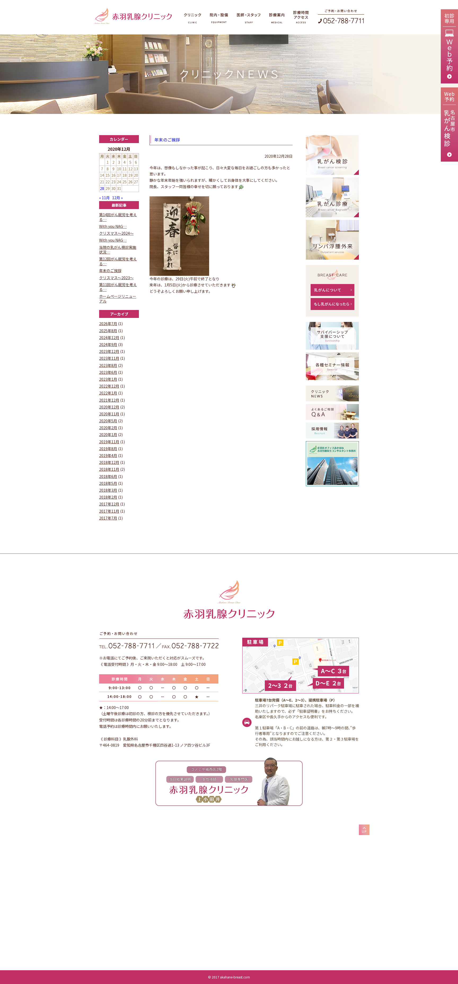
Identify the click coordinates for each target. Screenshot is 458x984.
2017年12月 (109, 504)
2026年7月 (108, 323)
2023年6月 (108, 372)
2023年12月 (109, 351)
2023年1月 (108, 379)
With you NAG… (113, 226)
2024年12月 (109, 337)
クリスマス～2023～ (116, 277)
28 (102, 188)
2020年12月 (109, 407)
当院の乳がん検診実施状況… (117, 250)
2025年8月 (108, 330)
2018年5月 (108, 483)
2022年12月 (109, 386)
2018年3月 (108, 490)
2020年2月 (108, 427)
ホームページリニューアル (117, 299)
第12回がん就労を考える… (118, 261)
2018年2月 (108, 497)
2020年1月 (108, 434)
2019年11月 (109, 441)
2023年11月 (109, 358)
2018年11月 (109, 469)
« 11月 (104, 197)
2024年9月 (108, 344)
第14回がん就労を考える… (118, 217)
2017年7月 (108, 518)
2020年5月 (108, 420)
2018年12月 (109, 462)
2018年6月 (108, 476)
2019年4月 (108, 455)
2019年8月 (108, 448)
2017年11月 (109, 511)
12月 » (117, 197)
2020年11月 (109, 413)
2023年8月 (108, 365)
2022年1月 (108, 393)
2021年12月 (109, 400)
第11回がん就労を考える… (118, 287)
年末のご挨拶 (167, 139)
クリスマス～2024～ (116, 233)
